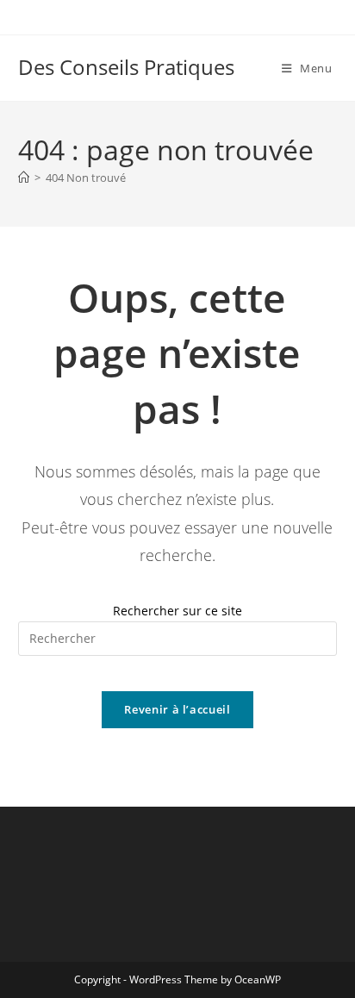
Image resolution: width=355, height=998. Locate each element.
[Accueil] (23, 177)
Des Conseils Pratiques (126, 67)
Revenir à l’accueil (177, 709)
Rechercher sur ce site (177, 610)
